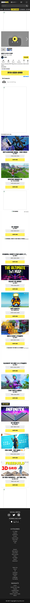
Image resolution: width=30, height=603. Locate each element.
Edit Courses (16, 9)
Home (15, 585)
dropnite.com (20, 601)
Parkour (23, 9)
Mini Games (15, 551)
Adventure (15, 561)
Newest (15, 549)
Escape (15, 541)
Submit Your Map (15, 587)
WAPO (5, 57)
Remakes (15, 574)
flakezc (16, 424)
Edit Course (6, 69)
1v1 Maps (15, 531)
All (15, 570)
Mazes (15, 559)
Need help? (26, 76)
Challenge (15, 577)
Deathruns (7, 9)
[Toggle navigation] (26, 2)
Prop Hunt (15, 539)
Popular (15, 589)
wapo (16, 153)
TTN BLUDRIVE (16, 181)
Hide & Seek (15, 538)
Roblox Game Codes (15, 594)
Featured (15, 572)
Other (15, 575)
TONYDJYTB (16, 310)
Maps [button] (14, 2)
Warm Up (15, 567)
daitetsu (16, 479)
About (15, 595)
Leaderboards (15, 590)
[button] (27, 39)
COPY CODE (15, 159)
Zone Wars (15, 552)
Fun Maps (15, 557)
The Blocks (15, 579)
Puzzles (15, 536)
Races (15, 569)
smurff (16, 451)
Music (15, 556)
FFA (15, 543)
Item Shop (15, 592)
